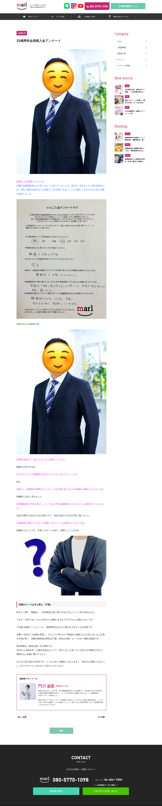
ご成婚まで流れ (89, 17)
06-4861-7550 (113, 779)
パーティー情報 (123, 66)
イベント (120, 59)
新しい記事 (22, 717)
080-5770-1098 (71, 779)
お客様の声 (121, 53)
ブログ (119, 41)
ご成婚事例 (121, 47)
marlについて (33, 17)
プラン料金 (60, 17)
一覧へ (61, 730)
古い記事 (101, 717)
